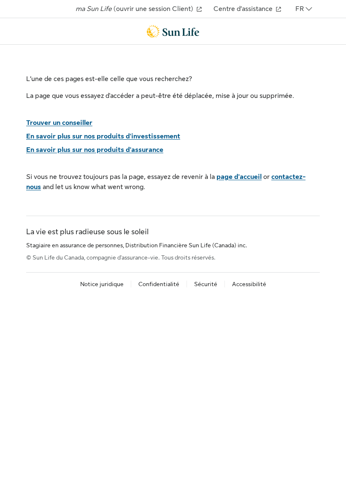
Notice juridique (102, 284)
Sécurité (205, 284)
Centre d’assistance (244, 9)
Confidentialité (158, 284)
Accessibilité (249, 284)
